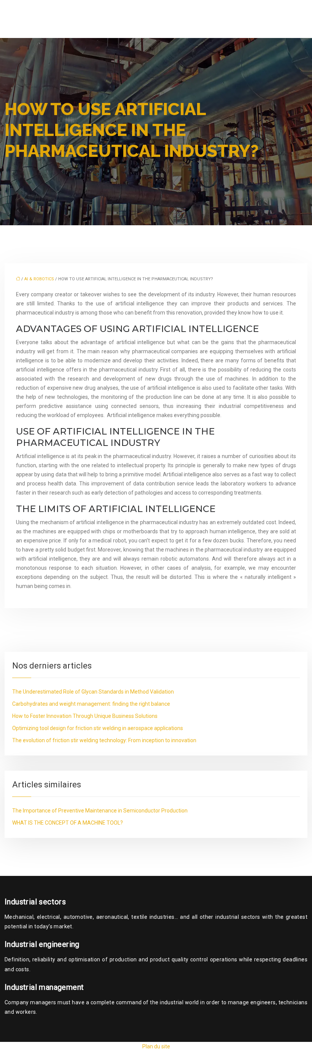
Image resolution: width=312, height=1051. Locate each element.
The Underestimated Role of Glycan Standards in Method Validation (93, 692)
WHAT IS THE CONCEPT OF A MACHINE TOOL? (67, 823)
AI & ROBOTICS (39, 279)
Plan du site (156, 1046)
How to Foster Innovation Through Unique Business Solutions (85, 716)
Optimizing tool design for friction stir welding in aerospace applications (97, 728)
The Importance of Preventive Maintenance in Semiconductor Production (100, 811)
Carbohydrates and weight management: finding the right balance (91, 704)
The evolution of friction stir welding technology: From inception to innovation (104, 740)
